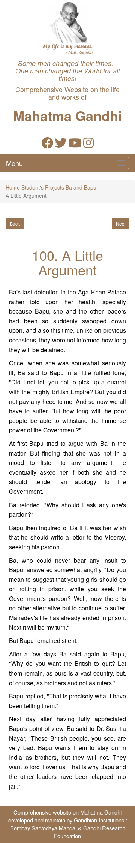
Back (15, 223)
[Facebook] (47, 144)
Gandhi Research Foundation (89, 832)
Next (120, 223)
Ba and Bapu (81, 187)
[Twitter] (61, 144)
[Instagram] (88, 144)
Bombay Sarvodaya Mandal (43, 828)
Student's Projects (42, 187)
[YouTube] (75, 144)
